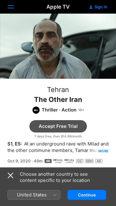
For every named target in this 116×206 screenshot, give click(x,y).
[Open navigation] (14, 7)
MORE (103, 151)
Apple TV (58, 7)
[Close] (10, 175)
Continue (87, 194)
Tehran (58, 90)
